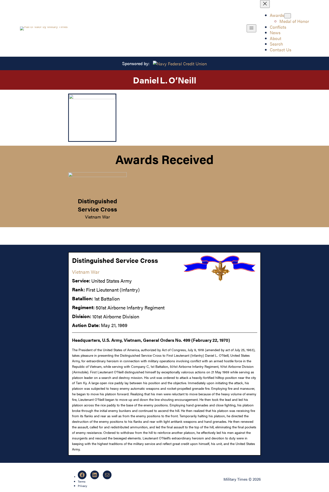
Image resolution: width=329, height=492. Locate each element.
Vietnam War (97, 216)
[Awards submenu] (287, 15)
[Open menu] (251, 28)
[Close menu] (265, 4)
